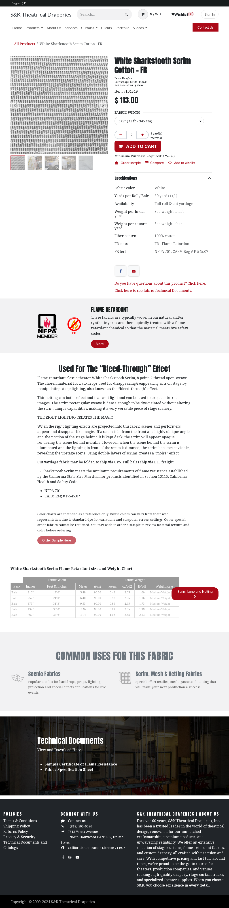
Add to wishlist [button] (184, 163)
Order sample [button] (130, 163)
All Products (24, 43)
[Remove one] (120, 135)
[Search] (126, 14)
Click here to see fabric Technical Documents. (153, 290)
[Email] (133, 271)
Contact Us (205, 27)
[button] (15, 105)
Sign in (210, 14)
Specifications (125, 178)
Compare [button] (157, 163)
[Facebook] (120, 271)
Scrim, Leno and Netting (195, 591)
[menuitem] (17, 27)
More (100, 344)
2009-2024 (42, 901)
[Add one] (142, 135)
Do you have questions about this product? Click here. (160, 283)
